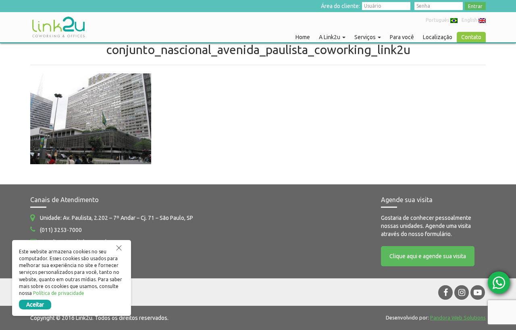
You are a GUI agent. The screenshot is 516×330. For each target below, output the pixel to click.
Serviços (365, 37)
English (469, 20)
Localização (437, 37)
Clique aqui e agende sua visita (427, 256)
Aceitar (35, 304)
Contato (471, 37)
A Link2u (330, 37)
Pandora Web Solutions (458, 317)
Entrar (475, 6)
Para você (402, 37)
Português (437, 20)
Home (302, 37)
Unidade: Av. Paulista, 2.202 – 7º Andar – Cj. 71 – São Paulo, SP (116, 218)
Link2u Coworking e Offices (58, 27)
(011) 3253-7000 (61, 230)
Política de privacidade (58, 293)
